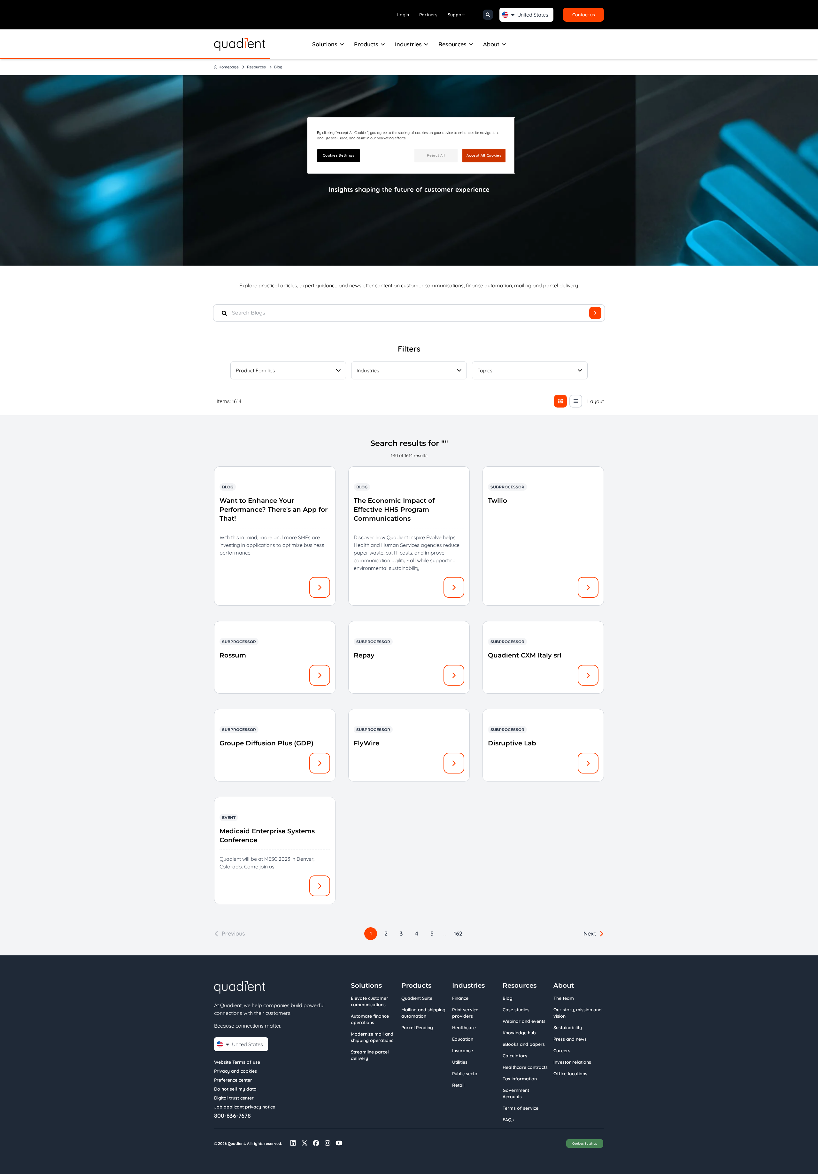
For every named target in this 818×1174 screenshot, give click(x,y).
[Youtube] (339, 1143)
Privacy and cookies (235, 1071)
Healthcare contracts (525, 1067)
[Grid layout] (560, 401)
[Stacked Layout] (575, 401)
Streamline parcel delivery (370, 1055)
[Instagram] (327, 1143)
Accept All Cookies (484, 155)
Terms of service (520, 1108)
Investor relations (572, 1062)
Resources (452, 44)
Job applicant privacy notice (244, 1107)
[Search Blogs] (595, 313)
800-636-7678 (232, 1116)
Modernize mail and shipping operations (372, 1037)
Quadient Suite (416, 998)
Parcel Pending (417, 1027)
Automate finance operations (370, 1019)
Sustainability (567, 1027)
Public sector (465, 1074)
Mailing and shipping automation (423, 1013)
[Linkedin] (293, 1143)
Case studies (516, 1010)
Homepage (229, 67)
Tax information (520, 1079)
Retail (458, 1085)
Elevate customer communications (369, 1001)
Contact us (583, 15)
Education (462, 1039)
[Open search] (488, 15)
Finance (460, 998)
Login (403, 15)
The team (563, 998)
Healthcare (464, 1027)
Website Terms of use (237, 1062)
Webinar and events (524, 1021)
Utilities (459, 1062)
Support (456, 15)
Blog (508, 998)
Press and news (570, 1039)
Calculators (515, 1056)
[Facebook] (316, 1143)
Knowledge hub (519, 1033)
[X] (304, 1143)
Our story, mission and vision (577, 1013)
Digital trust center (234, 1098)
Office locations (570, 1074)
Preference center (233, 1080)
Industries (408, 44)
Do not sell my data (235, 1089)
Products (366, 44)
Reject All (436, 155)
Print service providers (465, 1013)
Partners (428, 15)
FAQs (508, 1120)
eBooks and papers (524, 1044)
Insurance (462, 1050)
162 (458, 933)
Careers (561, 1050)
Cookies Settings (584, 1143)
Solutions (324, 44)
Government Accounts (516, 1093)
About (491, 44)
